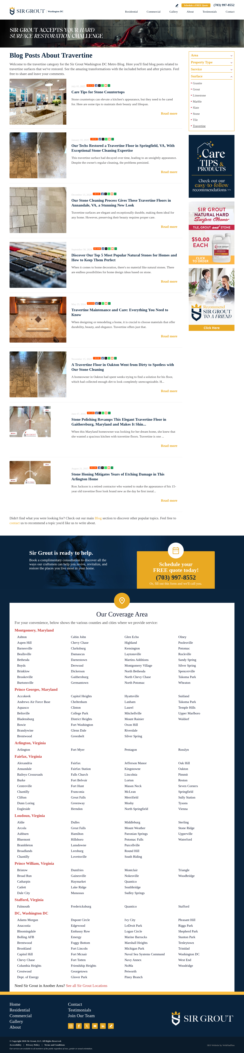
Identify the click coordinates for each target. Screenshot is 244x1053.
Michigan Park (134, 948)
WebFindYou (228, 1045)
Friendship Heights (83, 965)
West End (184, 960)
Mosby (129, 803)
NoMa (129, 965)
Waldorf (183, 719)
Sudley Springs (135, 893)
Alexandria (24, 763)
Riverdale (131, 730)
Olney (182, 637)
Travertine (199, 126)
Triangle (183, 870)
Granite (197, 83)
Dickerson (78, 671)
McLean (130, 792)
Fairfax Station (81, 769)
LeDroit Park (133, 925)
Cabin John (78, 637)
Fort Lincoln (79, 948)
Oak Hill (184, 763)
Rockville (184, 654)
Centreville (24, 786)
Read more (169, 113)
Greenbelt (77, 736)
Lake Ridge (78, 887)
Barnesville (24, 648)
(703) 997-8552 (224, 5)
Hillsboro (77, 839)
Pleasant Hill (186, 920)
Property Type (201, 62)
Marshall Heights (136, 943)
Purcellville (132, 845)
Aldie (21, 822)
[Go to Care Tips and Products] (211, 166)
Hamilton (77, 834)
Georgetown (79, 971)
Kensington (132, 648)
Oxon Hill (131, 725)
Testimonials (210, 11)
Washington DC (189, 954)
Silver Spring (187, 665)
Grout (196, 89)
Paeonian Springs (136, 834)
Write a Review (176, 5)
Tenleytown (186, 943)
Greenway (78, 803)
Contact (230, 11)
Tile (195, 119)
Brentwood (24, 736)
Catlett (21, 887)
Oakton (183, 769)
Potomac (184, 648)
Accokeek (24, 696)
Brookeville (25, 677)
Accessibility (15, 1045)
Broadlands (24, 851)
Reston (182, 780)
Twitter (99, 85)
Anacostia (23, 925)
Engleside (23, 809)
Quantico (131, 881)
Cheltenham (79, 702)
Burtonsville (25, 683)
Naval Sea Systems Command (145, 954)
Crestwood (24, 971)
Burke (21, 780)
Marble (197, 101)
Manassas (77, 893)
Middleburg (132, 822)
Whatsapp (102, 85)
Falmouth (23, 906)
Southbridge (133, 887)
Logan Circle (133, 931)
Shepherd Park (188, 931)
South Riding (133, 856)
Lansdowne (78, 845)
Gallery (173, 11)
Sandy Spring (187, 660)
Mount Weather (135, 828)
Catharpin (23, 881)
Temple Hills (186, 707)
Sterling (183, 822)
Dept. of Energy (28, 977)
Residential (131, 11)
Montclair (131, 870)
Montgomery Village (138, 665)
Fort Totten (78, 960)
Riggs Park (185, 925)
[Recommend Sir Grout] (211, 299)
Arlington (23, 749)
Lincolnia (131, 774)
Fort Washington (82, 725)
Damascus (78, 654)
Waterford (185, 839)
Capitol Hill (25, 954)
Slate (196, 107)
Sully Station (186, 797)
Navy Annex (133, 960)
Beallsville (24, 654)
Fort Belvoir (79, 780)
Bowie (21, 725)
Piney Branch (134, 977)
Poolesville (185, 642)
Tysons (183, 803)
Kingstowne (133, 769)
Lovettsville (79, 856)
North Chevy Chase (138, 677)
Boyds (21, 665)
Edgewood (78, 925)
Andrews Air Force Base (33, 702)
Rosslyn (183, 749)
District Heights (81, 719)
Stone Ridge (186, 828)
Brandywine (25, 730)
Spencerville (186, 671)
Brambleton (25, 845)
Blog (98, 518)
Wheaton (184, 683)
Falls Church (79, 774)
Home (15, 1004)
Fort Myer (78, 749)
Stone (196, 113)
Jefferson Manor (136, 763)
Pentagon (131, 749)
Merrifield (131, 797)
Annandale (24, 769)
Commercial (154, 11)
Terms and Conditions (54, 1045)
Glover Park (79, 977)
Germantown (79, 683)
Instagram (71, 1026)
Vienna (183, 809)
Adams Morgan (27, 920)
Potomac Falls (134, 839)
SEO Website (213, 1045)
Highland (131, 642)
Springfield (185, 792)
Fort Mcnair (79, 954)
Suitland (183, 696)
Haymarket (78, 881)
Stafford (183, 906)
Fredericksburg (81, 906)
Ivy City (130, 920)
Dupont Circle (80, 920)
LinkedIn (103, 1026)
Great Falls (78, 797)
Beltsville (23, 713)
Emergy (76, 937)
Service (196, 69)
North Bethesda (135, 671)
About (190, 11)
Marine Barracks (136, 937)
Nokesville (132, 876)
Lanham (130, 702)
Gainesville (78, 876)
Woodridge (185, 965)
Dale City (23, 893)
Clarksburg (78, 648)
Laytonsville (133, 654)
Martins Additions (137, 660)
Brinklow (23, 671)
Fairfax (76, 763)
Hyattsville (132, 696)
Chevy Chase (80, 642)
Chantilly (23, 792)
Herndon (77, 809)
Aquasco (23, 707)
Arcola (21, 828)
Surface (196, 76)
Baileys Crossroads (30, 774)
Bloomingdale (26, 931)
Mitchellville (133, 713)
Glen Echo (132, 637)
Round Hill (132, 851)
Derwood (77, 665)
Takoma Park (187, 677)
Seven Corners (188, 786)
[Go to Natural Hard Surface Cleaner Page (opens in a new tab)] (211, 233)
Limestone (199, 95)
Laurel (129, 707)
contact (15, 523)
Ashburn (23, 834)
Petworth (130, 971)
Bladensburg (25, 719)
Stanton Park (186, 937)
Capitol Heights (81, 696)
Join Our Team (81, 1015)
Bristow (22, 870)
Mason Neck (133, 786)
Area (194, 55)
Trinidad (184, 948)
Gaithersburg (79, 677)
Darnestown (79, 660)
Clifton (21, 797)
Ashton (22, 637)
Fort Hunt (77, 786)
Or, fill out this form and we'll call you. (176, 583)
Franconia (77, 792)
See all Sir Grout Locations (86, 985)
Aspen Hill (24, 642)
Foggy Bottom (80, 943)
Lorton (129, 780)
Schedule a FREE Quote (196, 5)
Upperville (185, 834)
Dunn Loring (25, 803)
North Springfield (136, 809)
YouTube (95, 1026)
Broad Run (24, 876)
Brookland (24, 948)
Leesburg (77, 851)
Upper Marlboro (189, 713)
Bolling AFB (25, 937)
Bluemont (23, 839)
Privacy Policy (33, 1045)
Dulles (75, 822)
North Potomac (135, 683)
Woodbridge (186, 876)
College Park (79, 713)
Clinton (76, 707)
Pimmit (183, 774)
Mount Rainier (134, 719)
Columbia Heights (29, 965)
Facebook (96, 85)
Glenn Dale (78, 730)
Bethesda (23, 660)
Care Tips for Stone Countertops (98, 92)
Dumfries (77, 870)
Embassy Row (80, 931)
